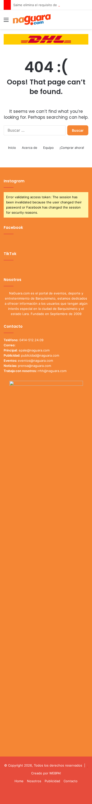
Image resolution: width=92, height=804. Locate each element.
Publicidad (52, 781)
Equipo (48, 148)
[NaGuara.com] (32, 19)
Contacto (71, 781)
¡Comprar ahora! (72, 148)
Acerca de (29, 148)
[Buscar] (85, 21)
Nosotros (34, 781)
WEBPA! (55, 773)
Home (19, 781)
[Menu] (6, 21)
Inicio (12, 148)
